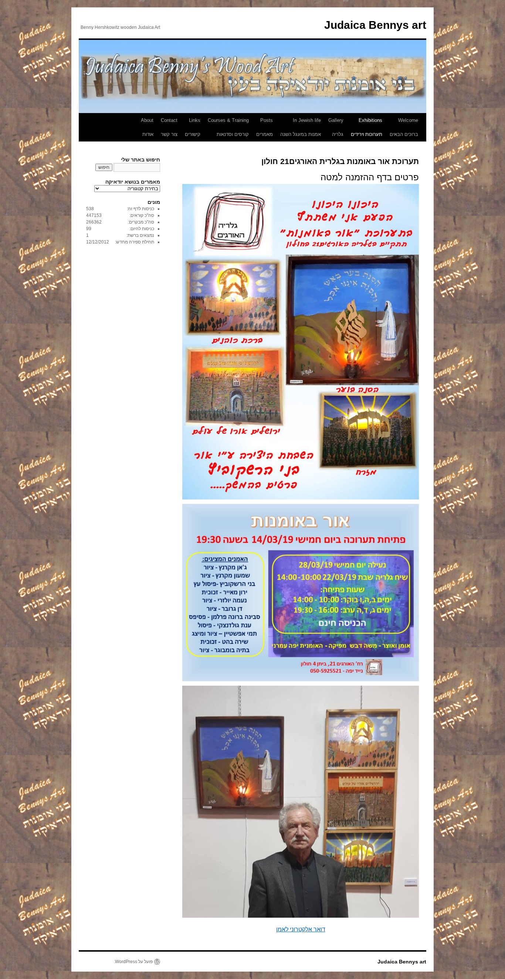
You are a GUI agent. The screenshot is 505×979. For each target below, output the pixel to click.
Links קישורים (192, 127)
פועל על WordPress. (133, 961)
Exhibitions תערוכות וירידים (366, 127)
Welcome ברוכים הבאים (404, 127)
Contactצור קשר (169, 127)
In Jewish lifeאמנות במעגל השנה (300, 127)
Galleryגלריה (335, 127)
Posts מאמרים (264, 127)
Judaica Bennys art (375, 25)
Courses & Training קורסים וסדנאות (228, 127)
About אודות (147, 127)
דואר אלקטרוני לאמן (300, 929)
